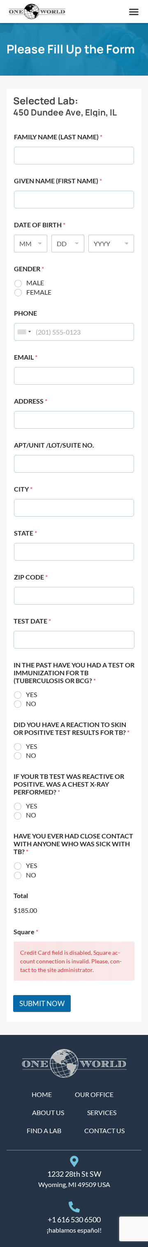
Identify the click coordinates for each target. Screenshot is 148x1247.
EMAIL (25, 357)
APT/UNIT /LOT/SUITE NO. (54, 445)
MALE (35, 282)
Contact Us (104, 1130)
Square (26, 931)
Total (21, 895)
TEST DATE (32, 621)
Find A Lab (44, 1130)
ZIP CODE (31, 577)
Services (101, 1112)
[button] (134, 11)
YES (31, 694)
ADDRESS (30, 401)
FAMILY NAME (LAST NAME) (58, 137)
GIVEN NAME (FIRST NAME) (58, 181)
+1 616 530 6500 (74, 1219)
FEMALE (38, 292)
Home (42, 1094)
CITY (23, 489)
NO (31, 703)
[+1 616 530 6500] (74, 1206)
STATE (25, 533)
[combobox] (23, 331)
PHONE (25, 313)
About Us (48, 1112)
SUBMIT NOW (42, 1003)
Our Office (94, 1094)
